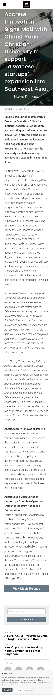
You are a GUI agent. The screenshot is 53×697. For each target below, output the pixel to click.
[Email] (40, 670)
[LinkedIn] (29, 670)
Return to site (12, 663)
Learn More (10, 685)
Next (6, 644)
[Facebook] (7, 670)
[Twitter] (18, 670)
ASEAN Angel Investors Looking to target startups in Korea (26, 638)
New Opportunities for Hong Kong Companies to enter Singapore (23, 651)
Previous (8, 632)
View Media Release (26, 588)
